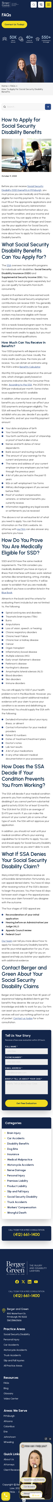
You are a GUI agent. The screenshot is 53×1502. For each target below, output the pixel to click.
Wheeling (9, 1442)
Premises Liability (17, 1180)
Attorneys (9, 1464)
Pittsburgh (9, 1415)
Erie (6, 1431)
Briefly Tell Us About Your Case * (23, 1079)
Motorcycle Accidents (20, 1164)
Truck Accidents (17, 1202)
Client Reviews (12, 1469)
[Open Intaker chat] (24, 1500)
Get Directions (14, 1320)
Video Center (11, 1398)
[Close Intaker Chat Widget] (50, 1439)
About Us (9, 1459)
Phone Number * (13, 1057)
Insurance (13, 1154)
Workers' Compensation (21, 1207)
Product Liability (17, 1186)
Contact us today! (14, 24)
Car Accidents (15, 1138)
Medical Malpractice (19, 1159)
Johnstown (10, 1436)
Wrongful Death (16, 1212)
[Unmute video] (35, 1466)
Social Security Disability (22, 1196)
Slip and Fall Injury (18, 1191)
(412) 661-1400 (26, 1234)
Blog (6, 1388)
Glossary (8, 1393)
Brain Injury (14, 1133)
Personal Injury (16, 1175)
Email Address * (13, 1068)
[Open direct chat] (46, 1439)
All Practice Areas (13, 1365)
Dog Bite (12, 1149)
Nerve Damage (16, 1170)
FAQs (12, 86)
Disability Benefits (18, 1143)
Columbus (9, 1426)
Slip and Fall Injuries (14, 1360)
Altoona (8, 1421)
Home (5, 86)
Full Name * (11, 1047)
